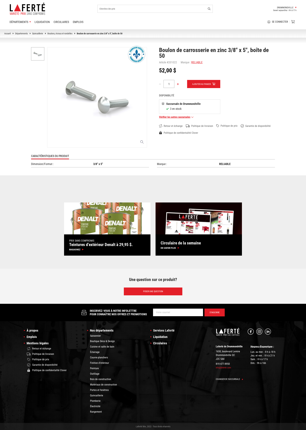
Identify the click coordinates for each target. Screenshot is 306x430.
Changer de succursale (228, 379)
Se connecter (280, 21)
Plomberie (95, 400)
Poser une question (153, 291)
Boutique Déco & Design (102, 341)
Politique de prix (229, 125)
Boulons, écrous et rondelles (59, 33)
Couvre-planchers (99, 357)
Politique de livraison (202, 125)
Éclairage (95, 352)
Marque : (186, 62)
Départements (21, 33)
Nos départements (101, 330)
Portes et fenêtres (99, 390)
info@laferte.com (223, 367)
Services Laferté (164, 330)
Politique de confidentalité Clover (181, 132)
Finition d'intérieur (99, 362)
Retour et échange (173, 125)
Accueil (7, 33)
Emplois (78, 22)
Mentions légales (38, 343)
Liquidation (42, 22)
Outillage (94, 373)
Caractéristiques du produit (50, 156)
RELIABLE (197, 62)
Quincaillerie (37, 33)
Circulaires (61, 22)
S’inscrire (215, 312)
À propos (32, 330)
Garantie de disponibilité (258, 125)
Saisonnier (95, 335)
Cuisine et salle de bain (102, 346)
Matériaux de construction (103, 384)
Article (162, 62)
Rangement (96, 411)
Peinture (94, 368)
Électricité (95, 406)
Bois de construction (100, 379)
